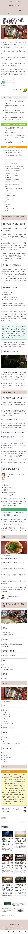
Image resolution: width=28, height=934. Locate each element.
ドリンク (8, 206)
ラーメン (8, 204)
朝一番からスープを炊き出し (13, 170)
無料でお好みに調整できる (12, 184)
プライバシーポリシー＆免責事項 (8, 928)
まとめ (6, 210)
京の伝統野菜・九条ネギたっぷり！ (14, 179)
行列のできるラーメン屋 (12, 175)
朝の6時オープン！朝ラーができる (14, 182)
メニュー (7, 201)
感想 (6, 186)
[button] (25, 445)
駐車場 (7, 199)
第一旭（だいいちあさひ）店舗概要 (13, 188)
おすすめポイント (9, 177)
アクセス (8, 193)
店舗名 (7, 190)
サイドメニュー (10, 208)
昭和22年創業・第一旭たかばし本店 (15, 168)
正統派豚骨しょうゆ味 (11, 173)
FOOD (4, 817)
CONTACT (20, 927)
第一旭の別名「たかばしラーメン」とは (14, 166)
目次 (12, 163)
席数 (7, 197)
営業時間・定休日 (10, 195)
